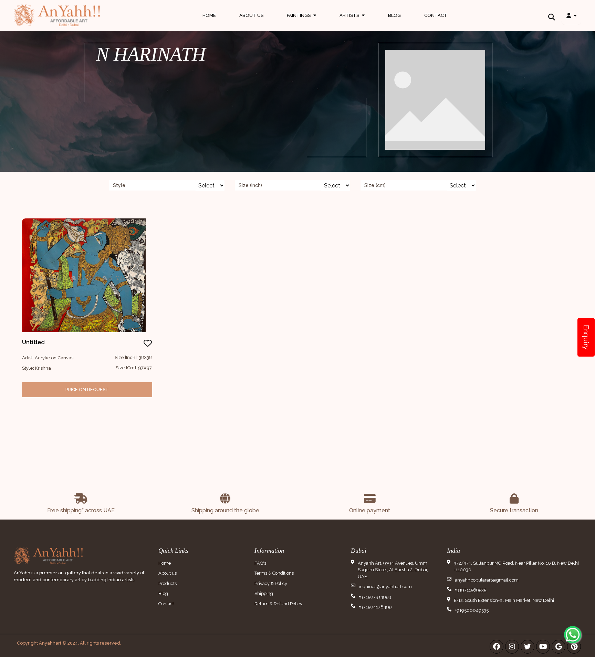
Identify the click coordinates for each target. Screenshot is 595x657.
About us (167, 573)
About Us (251, 15)
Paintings (301, 22)
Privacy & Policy (270, 583)
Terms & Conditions (274, 573)
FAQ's (260, 563)
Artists (352, 22)
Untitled (33, 342)
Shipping (263, 593)
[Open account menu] (571, 15)
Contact (435, 15)
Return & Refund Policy (278, 603)
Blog (394, 15)
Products (167, 583)
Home (209, 15)
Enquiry (586, 337)
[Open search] (551, 15)
